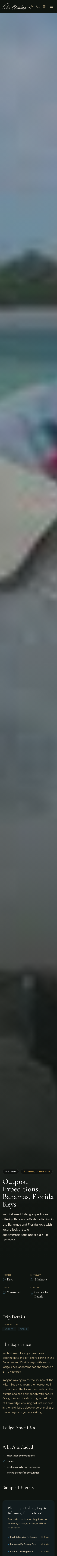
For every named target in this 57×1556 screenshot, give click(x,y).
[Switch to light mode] (32, 6)
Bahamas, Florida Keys (38, 1172)
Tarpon (23, 1329)
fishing (12, 1172)
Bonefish (9, 1329)
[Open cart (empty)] (44, 6)
